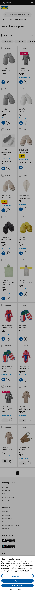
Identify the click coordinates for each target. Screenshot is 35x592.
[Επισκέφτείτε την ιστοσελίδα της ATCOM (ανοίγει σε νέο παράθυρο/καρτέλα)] (17, 589)
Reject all (17, 581)
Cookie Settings (16, 576)
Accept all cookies (17, 585)
